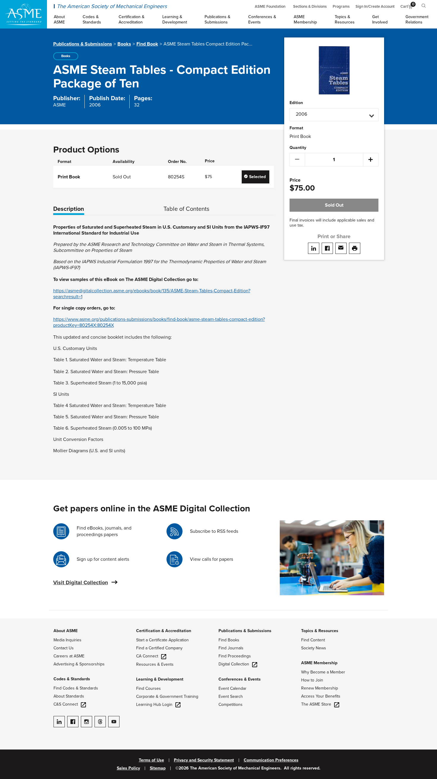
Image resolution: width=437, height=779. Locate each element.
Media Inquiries (67, 640)
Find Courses (148, 688)
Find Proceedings (234, 656)
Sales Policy (128, 768)
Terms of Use (151, 760)
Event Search (230, 696)
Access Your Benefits (320, 696)
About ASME (66, 630)
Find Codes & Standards (76, 688)
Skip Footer (12, 621)
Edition (296, 102)
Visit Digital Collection (80, 582)
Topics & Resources (319, 630)
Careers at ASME (69, 656)
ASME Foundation (270, 6)
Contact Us (64, 648)
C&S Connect (66, 704)
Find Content (313, 640)
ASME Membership (319, 662)
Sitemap (158, 768)
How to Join (312, 680)
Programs (341, 6)
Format (296, 128)
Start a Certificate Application (162, 640)
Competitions (230, 704)
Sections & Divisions (310, 6)
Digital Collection (233, 664)
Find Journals (230, 648)
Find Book (147, 44)
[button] (334, 114)
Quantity (298, 147)
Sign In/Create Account (375, 6)
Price (295, 180)
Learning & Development (159, 679)
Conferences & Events (239, 679)
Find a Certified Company (159, 648)
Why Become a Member (323, 672)
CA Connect (147, 656)
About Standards (69, 696)
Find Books (228, 640)
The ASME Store (316, 704)
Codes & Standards (72, 678)
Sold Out (334, 205)
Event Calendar (232, 688)
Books (124, 44)
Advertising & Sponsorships (79, 664)
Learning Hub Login (154, 704)
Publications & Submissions (82, 44)
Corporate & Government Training (167, 696)
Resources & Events (155, 664)
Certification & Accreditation (163, 630)
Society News (313, 648)
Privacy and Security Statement (204, 760)
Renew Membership (319, 688)
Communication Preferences (271, 760)
